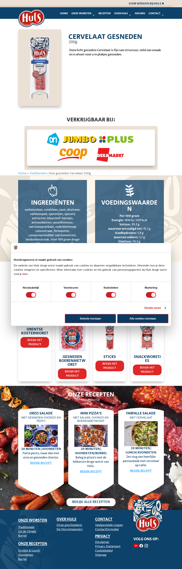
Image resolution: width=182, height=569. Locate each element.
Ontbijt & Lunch (29, 551)
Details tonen (152, 307)
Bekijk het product (34, 342)
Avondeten (25, 555)
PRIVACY (102, 536)
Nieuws (140, 13)
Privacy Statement (108, 546)
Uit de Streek (27, 532)
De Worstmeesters (70, 529)
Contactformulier (107, 529)
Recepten (104, 13)
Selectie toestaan (90, 318)
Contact (154, 13)
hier (25, 273)
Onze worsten (81, 13)
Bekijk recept (41, 463)
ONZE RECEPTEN (32, 544)
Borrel (22, 536)
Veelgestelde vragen (109, 525)
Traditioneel (38, 173)
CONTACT (104, 519)
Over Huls (121, 13)
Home (64, 13)
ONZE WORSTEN (32, 520)
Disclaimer (102, 542)
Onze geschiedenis (69, 525)
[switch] (71, 295)
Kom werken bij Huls (145, 3)
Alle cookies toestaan (143, 318)
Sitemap (100, 555)
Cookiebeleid (104, 551)
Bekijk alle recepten (91, 502)
